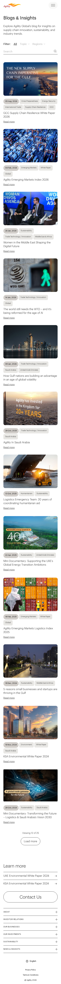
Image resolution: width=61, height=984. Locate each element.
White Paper (46, 167)
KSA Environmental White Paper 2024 (26, 883)
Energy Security (48, 101)
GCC (52, 107)
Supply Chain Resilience (35, 107)
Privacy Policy (30, 970)
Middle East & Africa (43, 236)
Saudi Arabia (10, 370)
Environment (26, 744)
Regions (37, 44)
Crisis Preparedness (29, 101)
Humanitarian (26, 493)
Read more (9, 121)
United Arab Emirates (29, 370)
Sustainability (26, 230)
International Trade (13, 107)
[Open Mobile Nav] (53, 5)
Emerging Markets (28, 167)
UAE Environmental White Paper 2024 (26, 875)
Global (8, 174)
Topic (24, 44)
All (15, 44)
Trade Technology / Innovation (18, 236)
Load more (30, 841)
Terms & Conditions (30, 975)
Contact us (30, 897)
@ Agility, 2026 (30, 980)
